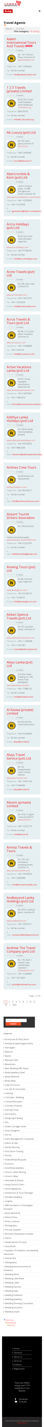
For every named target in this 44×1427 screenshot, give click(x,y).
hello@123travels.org (24, 119)
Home (16, 1348)
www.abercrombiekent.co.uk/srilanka (24, 197)
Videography (11, 1262)
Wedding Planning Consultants (19, 1303)
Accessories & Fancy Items (17, 1039)
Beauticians (10, 1064)
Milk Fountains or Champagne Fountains (18, 1207)
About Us (18, 1356)
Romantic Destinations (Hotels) (19, 1233)
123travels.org (24, 107)
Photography (11, 1225)
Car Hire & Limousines (15, 1089)
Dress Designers (12, 1130)
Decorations (10, 1114)
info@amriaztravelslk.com (24, 884)
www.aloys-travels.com (17, 778)
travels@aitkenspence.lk (25, 649)
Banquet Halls (11, 1060)
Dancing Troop (11, 1109)
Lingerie (8, 1201)
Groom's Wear (11, 1176)
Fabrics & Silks (11, 1143)
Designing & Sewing (14, 1118)
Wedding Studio (12, 1311)
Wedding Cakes (12, 1282)
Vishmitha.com (22, 1423)
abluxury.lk (23, 146)
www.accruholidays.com (17, 247)
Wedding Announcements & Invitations (17, 1268)
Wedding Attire (12, 1274)
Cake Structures (12, 1085)
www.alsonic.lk (24, 819)
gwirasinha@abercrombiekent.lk (27, 211)
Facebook (23, 1399)
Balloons (9, 1051)
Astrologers (10, 1047)
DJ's (6, 1122)
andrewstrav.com (26, 970)
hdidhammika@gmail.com (24, 554)
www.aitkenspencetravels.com (20, 637)
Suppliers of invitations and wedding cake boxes (21, 1252)
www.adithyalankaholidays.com (21, 440)
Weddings (11, 1322)
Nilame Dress (11, 1217)
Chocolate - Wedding (14, 1097)
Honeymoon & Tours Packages (19, 1192)
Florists (8, 1155)
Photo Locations (12, 1221)
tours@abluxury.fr (23, 161)
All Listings (34, 31)
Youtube (22, 1401)
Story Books (10, 1246)
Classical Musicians (13, 1101)
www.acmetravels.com (17, 295)
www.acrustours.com (16, 342)
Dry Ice (8, 1134)
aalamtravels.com (26, 60)
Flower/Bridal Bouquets (16, 1159)
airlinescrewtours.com (17, 487)
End (14, 1004)
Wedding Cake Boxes (14, 1278)
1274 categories (22, 1386)
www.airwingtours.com (17, 590)
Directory (10, 1320)
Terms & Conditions (17, 1363)
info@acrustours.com (24, 354)
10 (6, 1004)
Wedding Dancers (13, 1286)
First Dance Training (14, 1151)
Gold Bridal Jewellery (14, 1168)
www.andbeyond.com (16, 920)
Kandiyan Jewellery (13, 1197)
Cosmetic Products (13, 1105)
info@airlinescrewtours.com (25, 501)
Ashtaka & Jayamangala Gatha (19, 1043)
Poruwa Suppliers (13, 1229)
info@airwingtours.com (25, 601)
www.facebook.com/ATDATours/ (21, 540)
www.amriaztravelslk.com (18, 870)
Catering (9, 1093)
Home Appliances (13, 1188)
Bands (8, 1056)
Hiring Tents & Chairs (14, 1184)
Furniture (9, 1163)
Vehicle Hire (10, 1258)
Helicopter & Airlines (14, 1180)
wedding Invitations (14, 1295)
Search (13, 1024)
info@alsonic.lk (21, 834)
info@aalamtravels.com (25, 74)
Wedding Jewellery (13, 1299)
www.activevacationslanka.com (21, 390)
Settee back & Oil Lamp (16, 1242)
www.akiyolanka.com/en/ (18, 685)
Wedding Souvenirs (14, 1307)
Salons (8, 1238)
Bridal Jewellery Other (15, 1072)
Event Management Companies (19, 1139)
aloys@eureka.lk (21, 741)
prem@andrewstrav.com (24, 984)
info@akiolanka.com (23, 696)
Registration (19, 1368)
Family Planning (12, 1147)
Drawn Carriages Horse (15, 1126)
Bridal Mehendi (12, 1076)
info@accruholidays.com (25, 258)
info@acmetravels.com (25, 306)
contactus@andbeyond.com (25, 934)
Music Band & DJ (12, 1213)
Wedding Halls (11, 1291)
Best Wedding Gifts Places (17, 1068)
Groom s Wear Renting (15, 1172)
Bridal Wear (10, 1080)
